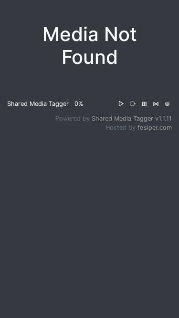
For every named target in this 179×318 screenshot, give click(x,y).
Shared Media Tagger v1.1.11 (132, 118)
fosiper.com (154, 127)
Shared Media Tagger (38, 103)
